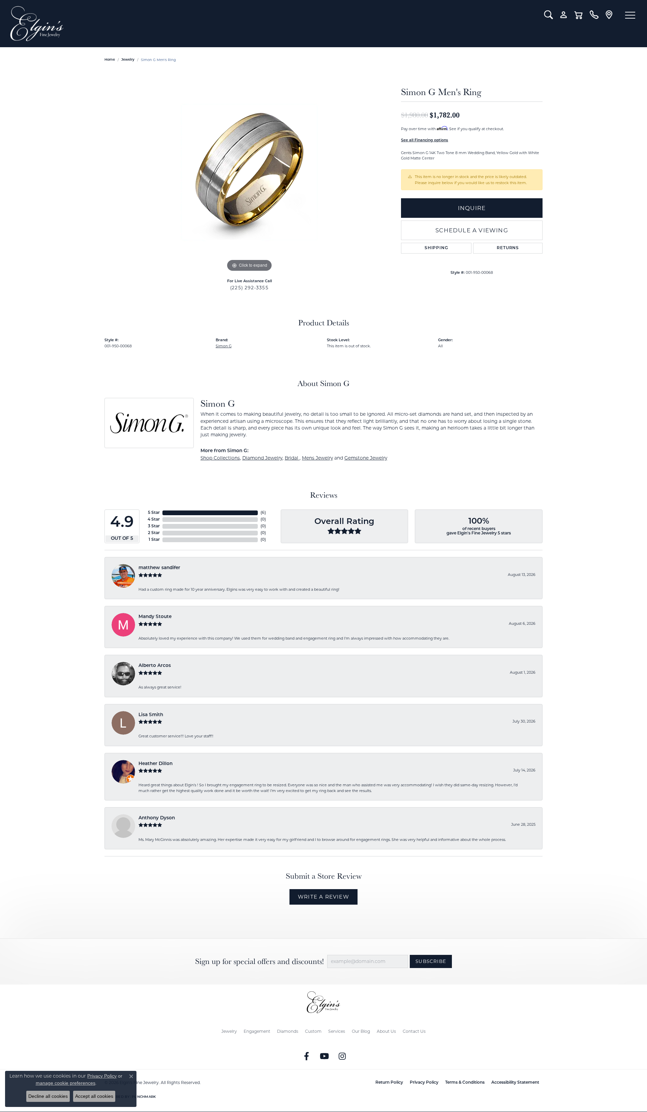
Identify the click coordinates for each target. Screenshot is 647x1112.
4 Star (154, 520)
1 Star (154, 540)
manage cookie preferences (65, 1083)
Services (336, 1031)
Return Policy (389, 1083)
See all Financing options (424, 140)
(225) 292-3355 (249, 287)
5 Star (154, 513)
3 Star (154, 526)
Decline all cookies (48, 1096)
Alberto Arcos (154, 666)
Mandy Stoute (155, 617)
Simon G (224, 346)
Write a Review (323, 897)
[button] (548, 15)
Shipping (436, 248)
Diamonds (287, 1031)
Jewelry (229, 1031)
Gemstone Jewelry (365, 458)
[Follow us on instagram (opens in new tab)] (342, 1056)
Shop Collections (220, 458)
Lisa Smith (150, 715)
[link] (594, 15)
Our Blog (361, 1031)
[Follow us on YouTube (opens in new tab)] (324, 1056)
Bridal (292, 458)
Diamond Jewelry (262, 458)
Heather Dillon (155, 764)
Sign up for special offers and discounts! (259, 961)
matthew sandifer (159, 568)
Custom (313, 1031)
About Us (386, 1031)
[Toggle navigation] (630, 15)
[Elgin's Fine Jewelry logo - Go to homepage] (272, 23)
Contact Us (414, 1031)
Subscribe (430, 961)
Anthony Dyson (156, 818)
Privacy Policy (424, 1083)
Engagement (257, 1031)
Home (109, 60)
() (263, 513)
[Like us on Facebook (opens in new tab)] (306, 1056)
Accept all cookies (94, 1096)
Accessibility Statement (515, 1083)
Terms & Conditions (465, 1083)
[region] (249, 172)
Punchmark (144, 1097)
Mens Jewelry (317, 458)
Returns (508, 248)
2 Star (154, 533)
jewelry (127, 60)
